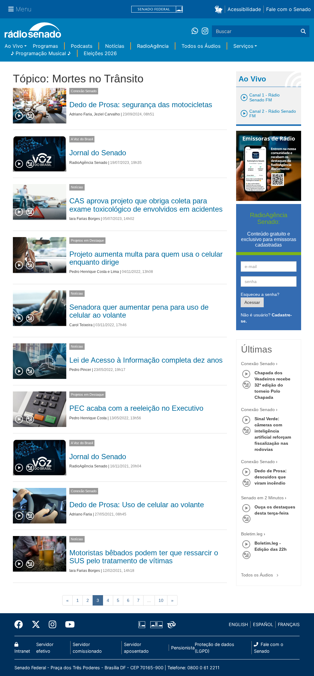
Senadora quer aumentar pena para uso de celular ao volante (139, 311)
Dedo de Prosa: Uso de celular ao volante (136, 504)
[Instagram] (205, 31)
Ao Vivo (14, 46)
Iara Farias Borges (84, 219)
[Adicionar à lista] (30, 116)
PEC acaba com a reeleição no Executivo (136, 408)
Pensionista (183, 647)
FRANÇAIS (289, 624)
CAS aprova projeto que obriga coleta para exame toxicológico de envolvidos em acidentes (146, 205)
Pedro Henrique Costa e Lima (94, 272)
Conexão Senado (84, 91)
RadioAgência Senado (88, 163)
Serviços (243, 46)
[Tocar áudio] (19, 116)
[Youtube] (68, 624)
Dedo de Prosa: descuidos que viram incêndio (271, 476)
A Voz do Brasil (82, 139)
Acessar (252, 302)
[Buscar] (303, 31)
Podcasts (81, 46)
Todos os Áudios (201, 46)
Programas (45, 46)
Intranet (22, 651)
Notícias (114, 46)
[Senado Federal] (157, 9)
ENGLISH (238, 624)
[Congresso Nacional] (156, 624)
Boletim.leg (251, 533)
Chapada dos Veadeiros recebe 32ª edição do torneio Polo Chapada (272, 385)
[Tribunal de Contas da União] (170, 624)
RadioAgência (153, 46)
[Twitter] (35, 624)
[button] (220, 9)
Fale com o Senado (288, 9)
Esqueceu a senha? (260, 294)
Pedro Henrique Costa (88, 418)
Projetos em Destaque (87, 240)
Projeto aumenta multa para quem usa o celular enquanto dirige (146, 258)
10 (161, 600)
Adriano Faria (80, 114)
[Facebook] (20, 624)
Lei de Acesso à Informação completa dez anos (146, 360)
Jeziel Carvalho (107, 114)
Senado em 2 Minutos (262, 497)
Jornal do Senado (97, 153)
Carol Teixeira (81, 325)
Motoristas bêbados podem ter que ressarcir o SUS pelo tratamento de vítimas (143, 557)
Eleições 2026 (100, 53)
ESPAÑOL (263, 624)
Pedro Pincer (80, 370)
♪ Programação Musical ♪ (41, 53)
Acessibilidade (244, 9)
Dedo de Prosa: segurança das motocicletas (140, 104)
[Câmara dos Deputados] (142, 624)
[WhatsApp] (197, 31)
